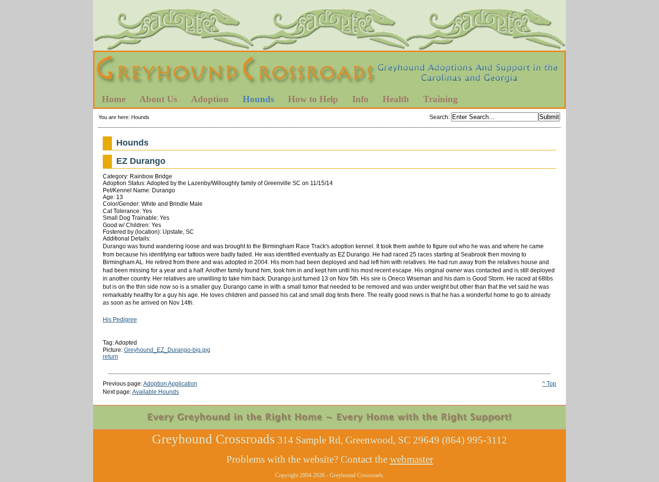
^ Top (549, 383)
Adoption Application (170, 383)
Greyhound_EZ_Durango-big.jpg (167, 350)
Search (438, 117)
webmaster (411, 459)
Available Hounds (155, 391)
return (110, 356)
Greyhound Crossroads (329, 72)
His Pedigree (120, 319)
